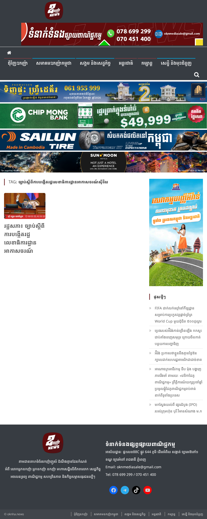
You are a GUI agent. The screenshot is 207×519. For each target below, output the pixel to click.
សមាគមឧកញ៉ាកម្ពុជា (53, 63)
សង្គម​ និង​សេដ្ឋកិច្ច (95, 63)
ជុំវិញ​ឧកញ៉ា (18, 63)
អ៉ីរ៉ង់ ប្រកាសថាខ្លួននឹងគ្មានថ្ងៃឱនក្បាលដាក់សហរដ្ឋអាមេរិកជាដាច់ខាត (178, 356)
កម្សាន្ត (146, 63)
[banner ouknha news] (112, 33)
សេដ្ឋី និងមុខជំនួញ (176, 63)
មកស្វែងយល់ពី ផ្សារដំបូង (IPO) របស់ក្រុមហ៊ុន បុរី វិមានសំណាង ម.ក (178, 407)
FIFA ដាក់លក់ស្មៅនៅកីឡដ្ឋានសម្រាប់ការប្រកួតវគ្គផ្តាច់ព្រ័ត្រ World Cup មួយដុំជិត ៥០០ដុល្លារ (178, 315)
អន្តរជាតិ (126, 63)
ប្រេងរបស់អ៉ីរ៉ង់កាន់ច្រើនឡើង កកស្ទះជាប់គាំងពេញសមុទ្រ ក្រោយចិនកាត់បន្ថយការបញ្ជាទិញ (178, 337)
